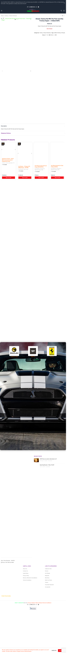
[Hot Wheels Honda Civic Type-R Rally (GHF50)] (57, 191)
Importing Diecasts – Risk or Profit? (47, 464)
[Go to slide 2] (16, 19)
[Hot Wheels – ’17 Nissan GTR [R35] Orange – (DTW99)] (24, 191)
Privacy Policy (26, 575)
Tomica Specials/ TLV (10, 246)
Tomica (6, 15)
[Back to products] (62, 16)
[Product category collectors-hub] (14, 351)
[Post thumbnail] (36, 466)
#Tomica (59, 32)
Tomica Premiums (13, 15)
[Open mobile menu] (1, 10)
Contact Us (25, 570)
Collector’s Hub (48, 568)
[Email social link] (31, 7)
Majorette (47, 575)
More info (54, 650)
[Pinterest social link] (33, 7)
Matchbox (47, 577)
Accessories (47, 587)
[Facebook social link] (27, 7)
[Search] (61, 10)
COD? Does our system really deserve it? (48, 458)
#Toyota (63, 32)
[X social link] (29, 7)
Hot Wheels (20, 245)
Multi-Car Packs (48, 580)
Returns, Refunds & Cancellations (30, 577)
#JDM (55, 32)
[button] (2, 19)
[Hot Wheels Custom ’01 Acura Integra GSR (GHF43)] (41, 191)
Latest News (25, 573)
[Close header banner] (64, 3)
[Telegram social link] (38, 7)
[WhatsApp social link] (36, 7)
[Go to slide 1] (15, 19)
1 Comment (50, 460)
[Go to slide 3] (17, 19)
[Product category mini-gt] (33, 351)
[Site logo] (33, 10)
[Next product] (64, 16)
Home (2, 15)
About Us (25, 568)
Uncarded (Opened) (49, 584)
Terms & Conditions (27, 580)
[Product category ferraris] (52, 351)
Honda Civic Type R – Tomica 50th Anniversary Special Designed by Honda (8, 244)
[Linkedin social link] (35, 7)
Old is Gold (26, 245)
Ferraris (46, 570)
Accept (61, 650)
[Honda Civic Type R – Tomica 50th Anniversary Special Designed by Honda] (8, 191)
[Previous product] (61, 16)
